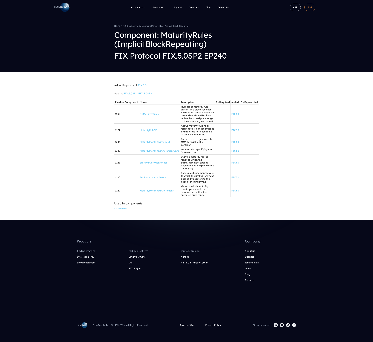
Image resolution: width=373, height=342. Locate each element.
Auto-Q (185, 256)
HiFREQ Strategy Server (194, 262)
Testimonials (252, 262)
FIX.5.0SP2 (145, 93)
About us (250, 250)
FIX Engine (135, 268)
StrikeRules (120, 208)
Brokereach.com (86, 262)
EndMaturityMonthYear (153, 177)
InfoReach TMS (85, 256)
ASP (295, 7)
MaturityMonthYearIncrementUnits (159, 150)
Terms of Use (187, 325)
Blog (208, 7)
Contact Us (223, 7)
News (248, 268)
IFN (131, 262)
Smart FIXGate (137, 256)
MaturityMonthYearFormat (155, 141)
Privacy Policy (213, 325)
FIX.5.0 (142, 85)
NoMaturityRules (149, 113)
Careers (249, 280)
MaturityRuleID (148, 130)
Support (178, 7)
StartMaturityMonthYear (153, 162)
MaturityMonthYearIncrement (157, 190)
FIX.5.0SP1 (130, 93)
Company (194, 7)
